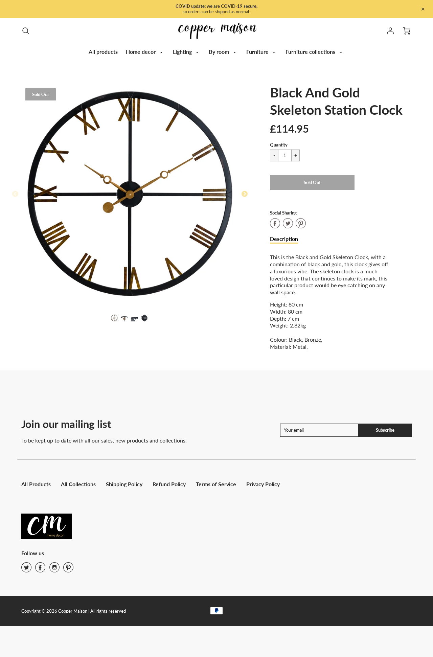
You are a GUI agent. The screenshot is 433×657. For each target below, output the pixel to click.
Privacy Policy (263, 484)
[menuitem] (103, 52)
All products (103, 51)
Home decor (141, 51)
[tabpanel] (114, 318)
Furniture (258, 51)
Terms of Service (216, 484)
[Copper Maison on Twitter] (26, 569)
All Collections (78, 484)
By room (219, 51)
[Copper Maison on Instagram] (54, 569)
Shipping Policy (124, 484)
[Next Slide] (244, 194)
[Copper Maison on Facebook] (40, 569)
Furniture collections (311, 51)
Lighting (183, 51)
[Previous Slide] (15, 194)
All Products (36, 484)
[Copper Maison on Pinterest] (68, 569)
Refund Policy (169, 484)
